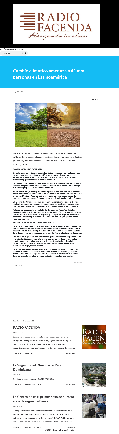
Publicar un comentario (32, 384)
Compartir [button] (96, 99)
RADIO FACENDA (26, 327)
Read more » (70, 353)
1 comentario (28, 353)
